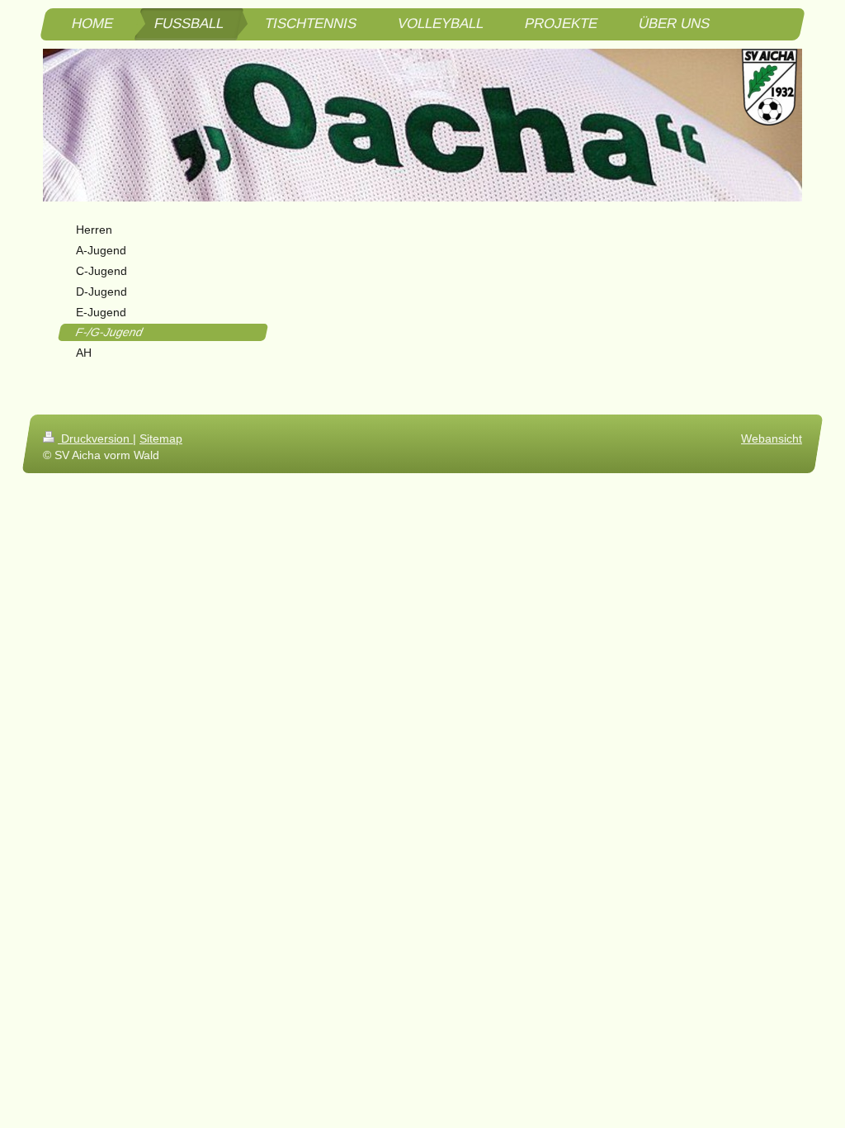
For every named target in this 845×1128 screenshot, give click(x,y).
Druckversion (95, 438)
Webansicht (771, 438)
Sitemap (160, 438)
